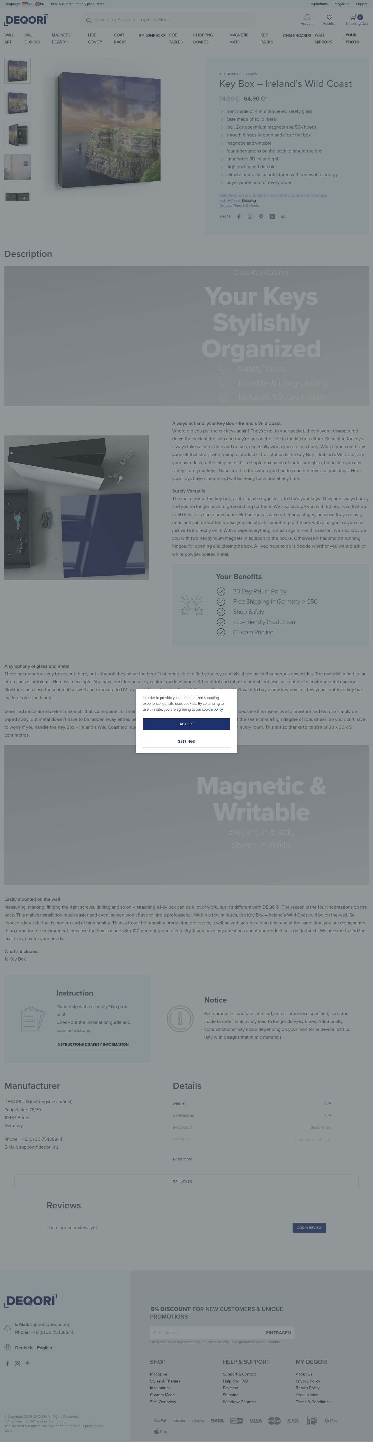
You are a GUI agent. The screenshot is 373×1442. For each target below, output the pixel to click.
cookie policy (212, 709)
